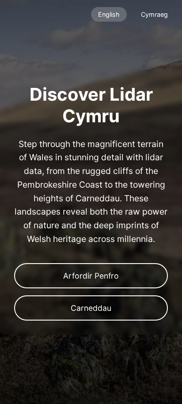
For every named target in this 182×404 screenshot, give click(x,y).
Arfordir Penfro (91, 275)
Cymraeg (154, 14)
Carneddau (91, 308)
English (109, 14)
